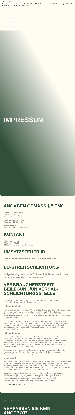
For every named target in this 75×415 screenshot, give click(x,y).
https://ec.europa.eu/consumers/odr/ (17, 276)
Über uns (11, 15)
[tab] (4, 2)
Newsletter (12, 26)
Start (9, 11)
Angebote (11, 22)
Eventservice (12, 19)
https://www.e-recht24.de (18, 384)
